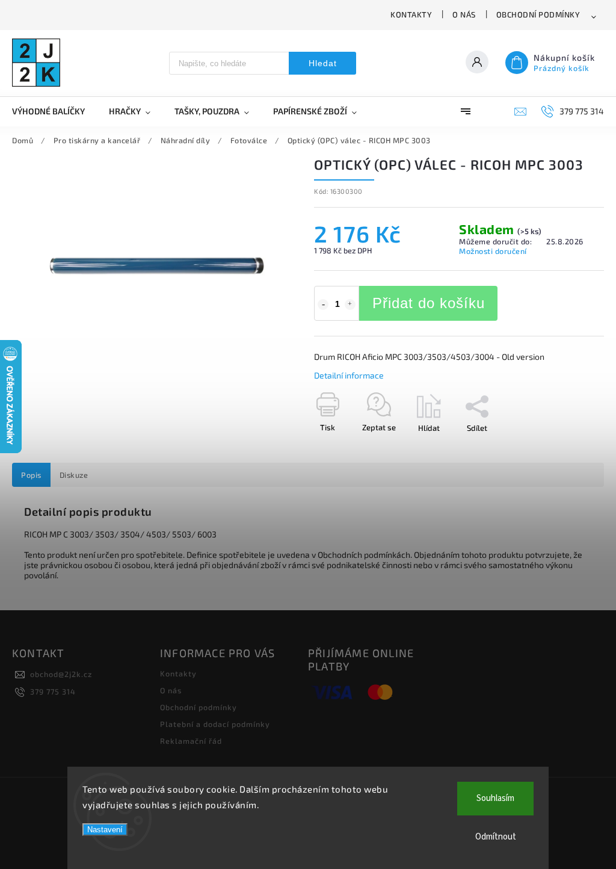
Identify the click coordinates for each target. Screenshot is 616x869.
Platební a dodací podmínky (215, 724)
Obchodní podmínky (538, 14)
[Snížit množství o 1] (323, 304)
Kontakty (411, 14)
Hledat (323, 63)
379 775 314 (53, 691)
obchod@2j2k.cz (61, 674)
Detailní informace (349, 375)
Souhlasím (495, 798)
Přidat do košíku (428, 303)
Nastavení (105, 829)
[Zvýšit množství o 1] (350, 304)
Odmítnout (495, 836)
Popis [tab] (31, 475)
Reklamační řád (191, 741)
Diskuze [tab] (74, 475)
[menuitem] (54, 111)
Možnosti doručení (493, 251)
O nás (464, 14)
